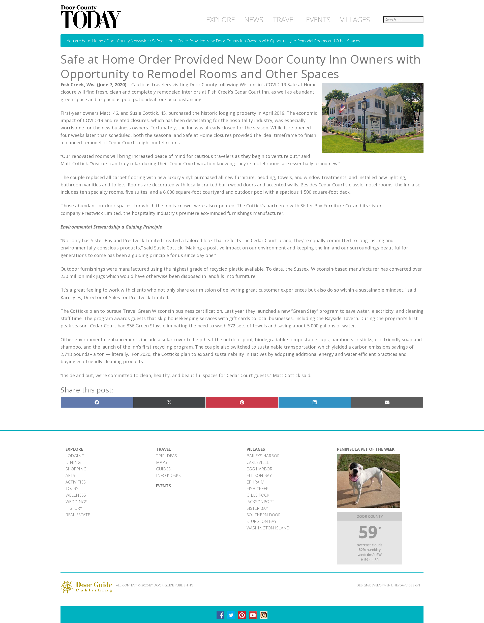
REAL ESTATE (78, 515)
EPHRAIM (255, 482)
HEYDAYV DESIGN (407, 585)
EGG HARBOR (259, 469)
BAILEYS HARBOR (263, 456)
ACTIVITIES (76, 482)
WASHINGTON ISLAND (268, 528)
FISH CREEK (257, 488)
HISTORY (74, 508)
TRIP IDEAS (166, 456)
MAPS (161, 462)
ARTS (70, 475)
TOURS (72, 488)
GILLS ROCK (258, 495)
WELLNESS (76, 495)
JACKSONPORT (260, 501)
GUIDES (163, 469)
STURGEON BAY (262, 521)
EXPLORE (74, 449)
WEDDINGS (76, 501)
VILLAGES (256, 449)
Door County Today (92, 17)
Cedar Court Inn (251, 92)
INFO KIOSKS (168, 475)
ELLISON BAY (259, 475)
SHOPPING (76, 469)
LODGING (75, 456)
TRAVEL (163, 449)
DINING (73, 462)
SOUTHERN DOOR (264, 515)
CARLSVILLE (258, 462)
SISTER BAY (257, 508)
